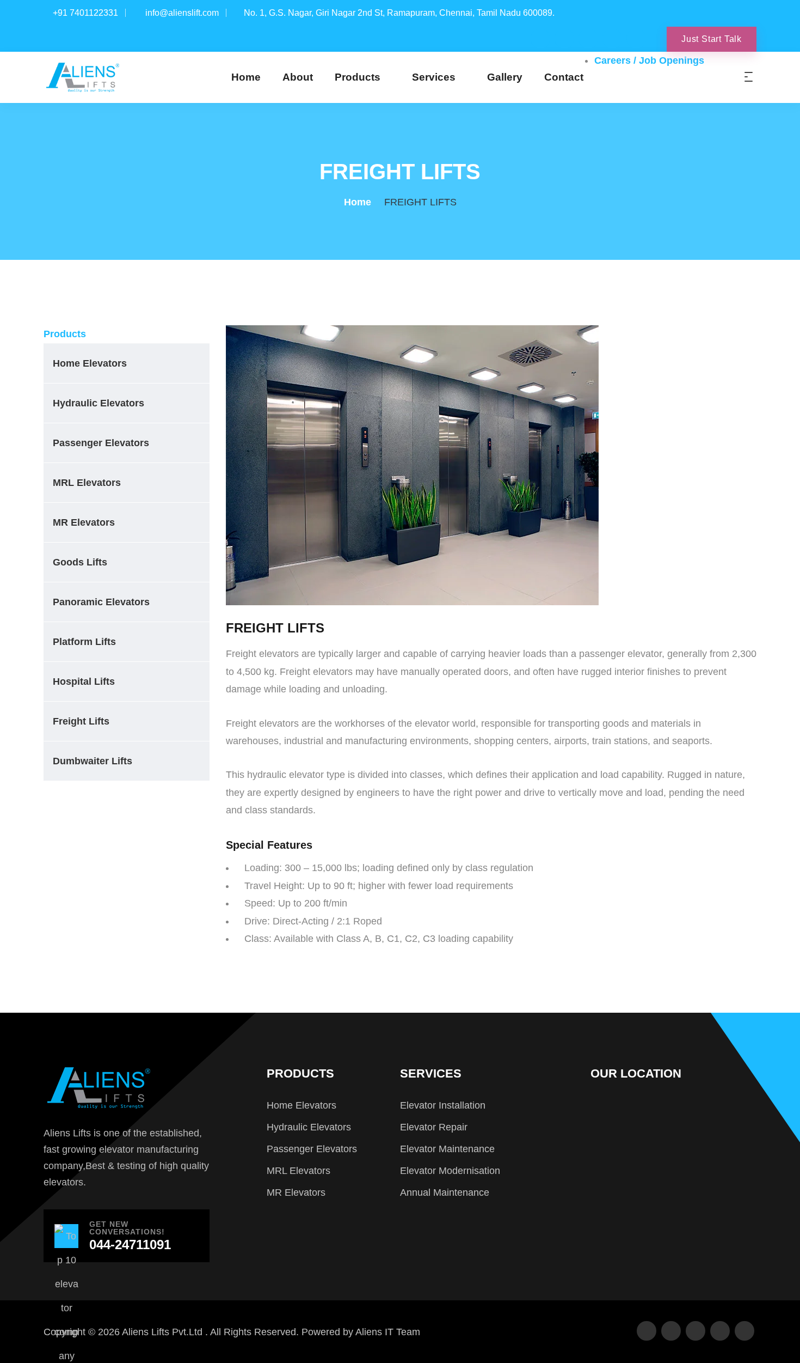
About (297, 77)
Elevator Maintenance (447, 1148)
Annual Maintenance (444, 1192)
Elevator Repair (433, 1127)
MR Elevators (84, 522)
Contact (563, 77)
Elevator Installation (442, 1105)
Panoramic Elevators (101, 602)
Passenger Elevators (101, 442)
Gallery (504, 77)
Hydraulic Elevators (98, 403)
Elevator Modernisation (450, 1170)
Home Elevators (90, 363)
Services (434, 77)
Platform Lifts (84, 641)
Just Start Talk (711, 39)
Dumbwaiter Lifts (92, 761)
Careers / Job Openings (649, 60)
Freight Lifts (81, 721)
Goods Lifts (80, 562)
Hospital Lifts (84, 681)
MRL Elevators (87, 482)
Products (357, 77)
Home (246, 77)
